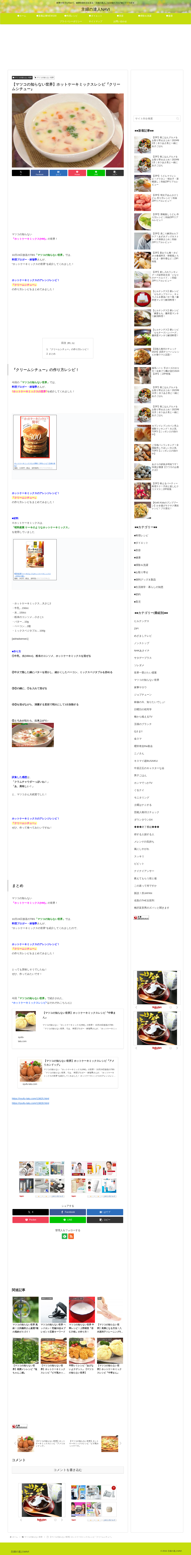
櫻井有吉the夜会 (143, 746)
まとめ (52, 353)
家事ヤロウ (140, 687)
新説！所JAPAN (143, 893)
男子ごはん (140, 775)
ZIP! (136, 628)
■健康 (137, 557)
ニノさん (139, 753)
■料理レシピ (141, 535)
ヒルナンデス (141, 621)
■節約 (137, 594)
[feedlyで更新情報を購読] (64, 1236)
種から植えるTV (143, 716)
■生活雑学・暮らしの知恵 (148, 587)
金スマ (138, 738)
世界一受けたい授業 (145, 672)
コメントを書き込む (68, 1470)
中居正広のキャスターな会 (149, 768)
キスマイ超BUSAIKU (146, 760)
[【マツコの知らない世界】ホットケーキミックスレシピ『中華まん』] (26, 1021)
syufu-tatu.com (22, 1039)
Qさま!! (138, 731)
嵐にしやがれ (141, 849)
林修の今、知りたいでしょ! (149, 702)
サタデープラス (143, 657)
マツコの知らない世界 (23, 78)
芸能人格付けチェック (146, 812)
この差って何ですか (145, 885)
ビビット (139, 863)
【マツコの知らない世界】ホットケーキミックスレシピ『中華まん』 (79, 1015)
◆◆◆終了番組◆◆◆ (146, 827)
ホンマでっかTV (143, 782)
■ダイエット (141, 542)
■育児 (137, 601)
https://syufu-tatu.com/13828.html (30, 1103)
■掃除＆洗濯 (141, 565)
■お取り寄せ (141, 572)
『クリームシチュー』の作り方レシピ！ (69, 349)
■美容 (137, 550)
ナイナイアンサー (144, 871)
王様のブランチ (143, 724)
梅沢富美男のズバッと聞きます (151, 907)
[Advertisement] (95, 46)
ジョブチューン (143, 694)
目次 (63, 343)
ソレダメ (139, 665)
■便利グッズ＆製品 (145, 579)
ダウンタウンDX (143, 819)
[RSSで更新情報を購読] (71, 1236)
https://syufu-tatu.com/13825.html (30, 1098)
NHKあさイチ (141, 650)
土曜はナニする (143, 805)
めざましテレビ (143, 635)
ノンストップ (141, 643)
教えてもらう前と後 (145, 878)
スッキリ (139, 856)
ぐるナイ (139, 790)
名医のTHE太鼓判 (144, 900)
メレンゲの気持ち (144, 841)
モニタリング (141, 797)
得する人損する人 (144, 834)
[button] (115, 173)
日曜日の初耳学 (143, 709)
